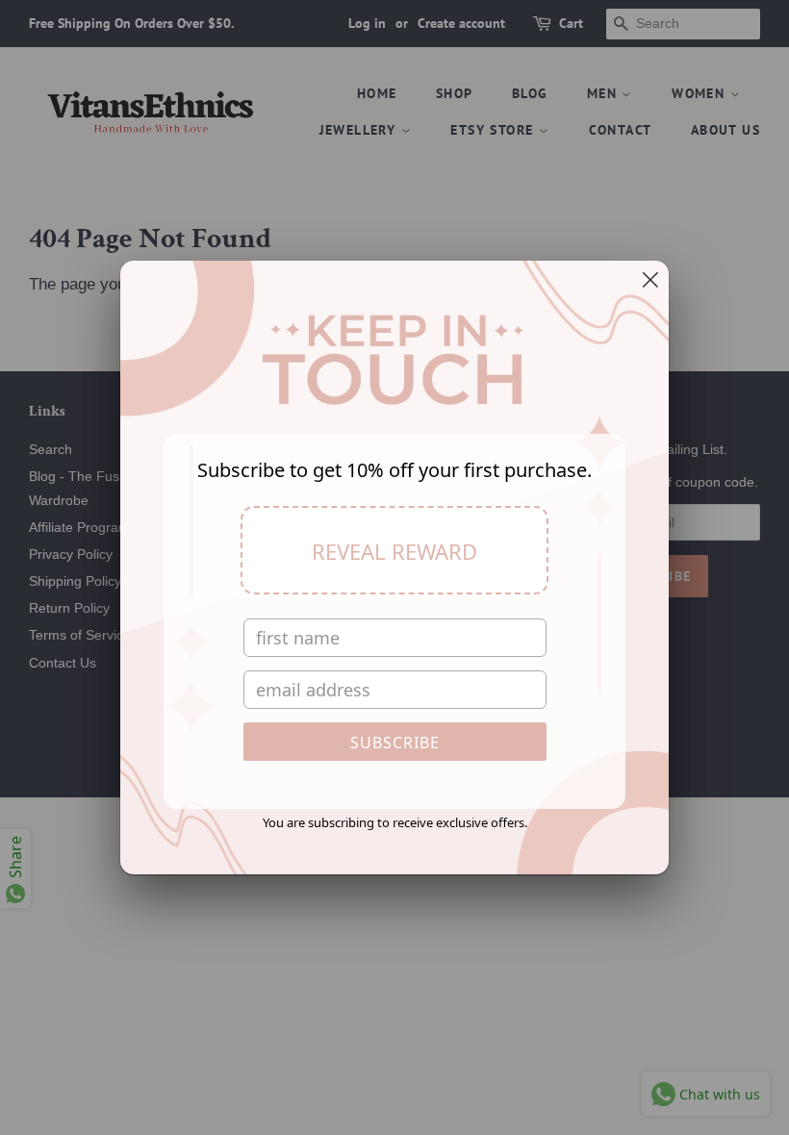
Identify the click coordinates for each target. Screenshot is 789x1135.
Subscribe (395, 742)
